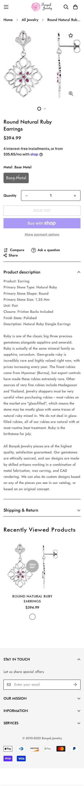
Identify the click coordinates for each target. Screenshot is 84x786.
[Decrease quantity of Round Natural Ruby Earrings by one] (26, 195)
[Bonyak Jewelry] (42, 7)
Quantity (10, 195)
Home (8, 19)
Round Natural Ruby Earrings (32, 598)
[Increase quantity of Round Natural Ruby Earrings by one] (75, 195)
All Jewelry (30, 19)
